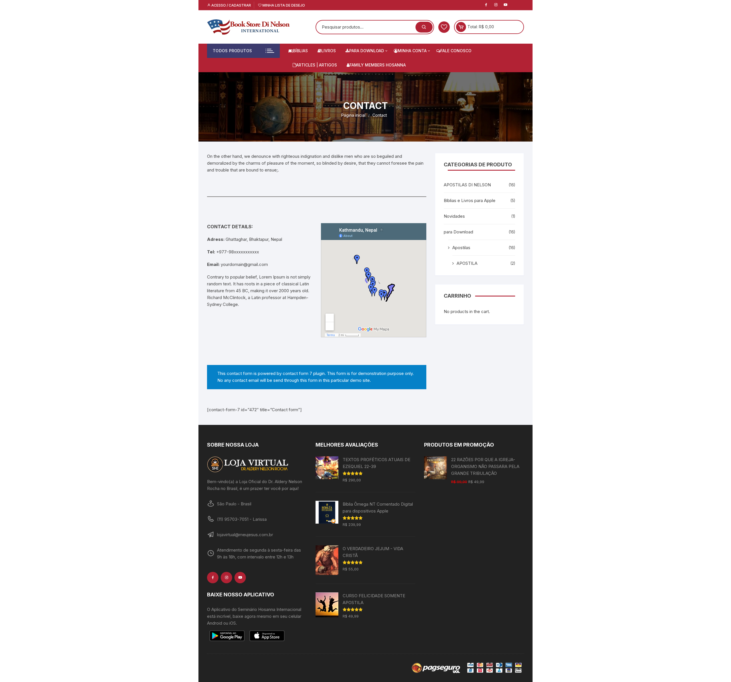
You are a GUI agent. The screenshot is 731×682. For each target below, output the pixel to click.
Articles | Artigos (316, 64)
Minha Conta (412, 50)
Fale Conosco (455, 50)
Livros (328, 50)
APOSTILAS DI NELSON (467, 184)
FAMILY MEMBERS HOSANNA (378, 64)
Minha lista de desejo (283, 5)
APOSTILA (467, 263)
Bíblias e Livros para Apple (469, 200)
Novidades (454, 216)
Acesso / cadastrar (230, 5)
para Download (366, 50)
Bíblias (300, 50)
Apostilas (461, 247)
